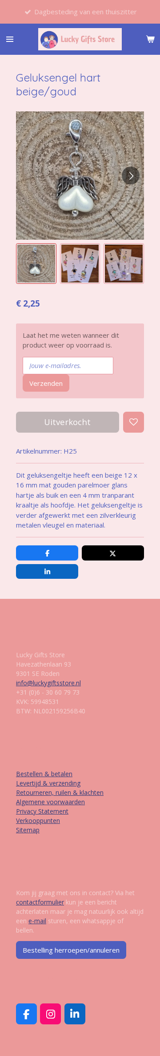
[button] (36, 263)
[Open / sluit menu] (10, 39)
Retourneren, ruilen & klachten (60, 792)
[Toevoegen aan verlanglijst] (133, 422)
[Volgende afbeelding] (131, 175)
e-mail (37, 921)
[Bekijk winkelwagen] (150, 39)
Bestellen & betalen (44, 773)
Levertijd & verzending (48, 783)
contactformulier (40, 902)
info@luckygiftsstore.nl (48, 683)
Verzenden (46, 383)
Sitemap (28, 830)
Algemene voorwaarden (50, 802)
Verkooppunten (38, 820)
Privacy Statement (42, 811)
